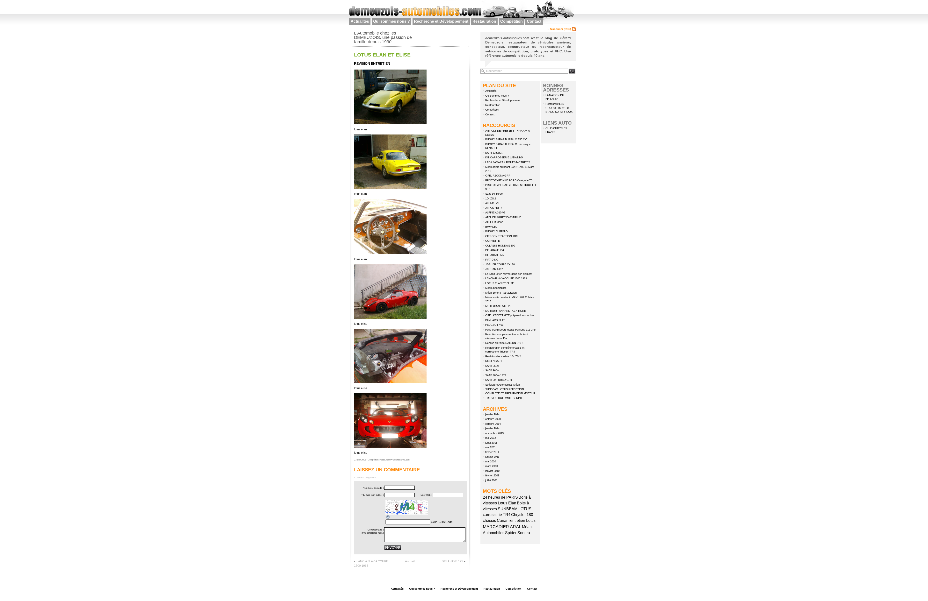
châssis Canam (496, 520)
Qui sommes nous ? (391, 21)
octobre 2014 (493, 423)
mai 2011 (490, 447)
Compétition (511, 21)
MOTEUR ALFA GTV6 (498, 305)
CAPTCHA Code (442, 522)
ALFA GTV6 (492, 203)
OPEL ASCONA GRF (497, 175)
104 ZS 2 (490, 198)
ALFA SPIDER (493, 207)
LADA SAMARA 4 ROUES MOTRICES (507, 162)
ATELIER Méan (494, 221)
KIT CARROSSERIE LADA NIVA (504, 157)
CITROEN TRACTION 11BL (501, 236)
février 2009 (492, 475)
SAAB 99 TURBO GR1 (498, 379)
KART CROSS (493, 152)
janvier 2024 (492, 414)
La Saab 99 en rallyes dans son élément (508, 273)
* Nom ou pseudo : (373, 488)
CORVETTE (492, 240)
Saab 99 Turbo (494, 193)
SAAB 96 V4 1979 (495, 375)
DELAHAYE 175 (452, 561)
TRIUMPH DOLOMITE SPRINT (503, 397)
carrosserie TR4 (496, 515)
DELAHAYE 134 (494, 250)
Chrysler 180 (522, 515)
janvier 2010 (492, 470)
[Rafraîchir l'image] (388, 516)
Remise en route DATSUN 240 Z (504, 342)
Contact (534, 21)
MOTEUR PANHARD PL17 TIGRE (505, 310)
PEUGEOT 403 (494, 324)
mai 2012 (490, 437)
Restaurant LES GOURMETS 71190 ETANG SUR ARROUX (559, 107)
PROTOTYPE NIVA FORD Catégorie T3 (508, 180)
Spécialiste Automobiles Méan (502, 384)
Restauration (484, 21)
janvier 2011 (492, 456)
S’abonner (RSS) (561, 29)
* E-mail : (373, 495)
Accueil (410, 561)
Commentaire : (373, 531)
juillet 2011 (491, 442)
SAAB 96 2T (492, 365)
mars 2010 (491, 466)
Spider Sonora (517, 533)
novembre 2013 (494, 433)
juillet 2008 (491, 480)
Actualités (360, 21)
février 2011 (492, 452)
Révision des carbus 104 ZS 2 (503, 356)
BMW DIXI (491, 226)
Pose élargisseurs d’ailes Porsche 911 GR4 (510, 329)
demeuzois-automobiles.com (507, 38)
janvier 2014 (492, 428)
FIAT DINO (491, 259)
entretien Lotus (523, 520)
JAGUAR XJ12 (494, 269)
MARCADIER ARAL (502, 526)
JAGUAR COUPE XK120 (500, 264)
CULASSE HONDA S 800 (500, 245)
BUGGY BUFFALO (496, 231)
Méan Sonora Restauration (501, 292)
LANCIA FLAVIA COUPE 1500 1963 (506, 278)
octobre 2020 (493, 418)
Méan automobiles (496, 287)
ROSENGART (493, 361)
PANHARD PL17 (495, 320)
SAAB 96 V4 (492, 370)
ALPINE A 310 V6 (495, 212)
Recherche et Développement (441, 21)
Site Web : (426, 495)
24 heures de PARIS (500, 497)
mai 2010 (490, 461)
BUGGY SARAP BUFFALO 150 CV (506, 139)
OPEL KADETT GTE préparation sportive (509, 315)
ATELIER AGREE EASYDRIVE (503, 217)
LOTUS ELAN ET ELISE (382, 54)
